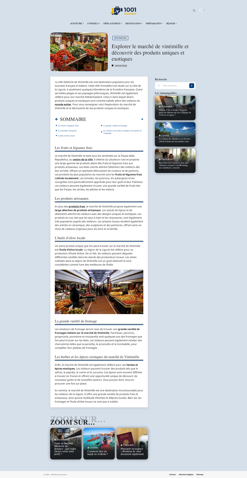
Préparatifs (128, 445)
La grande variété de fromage (115, 125)
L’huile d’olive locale (66, 135)
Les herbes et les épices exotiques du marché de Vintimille (122, 131)
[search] (194, 10)
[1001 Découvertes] (123, 10)
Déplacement (63, 440)
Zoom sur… (72, 421)
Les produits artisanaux (67, 130)
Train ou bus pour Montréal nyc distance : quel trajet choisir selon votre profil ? (65, 448)
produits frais (77, 206)
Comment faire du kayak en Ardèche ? (97, 452)
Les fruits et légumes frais (68, 125)
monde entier (63, 104)
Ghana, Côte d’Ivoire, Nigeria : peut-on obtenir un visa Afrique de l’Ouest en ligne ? (175, 112)
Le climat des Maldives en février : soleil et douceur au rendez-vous (175, 140)
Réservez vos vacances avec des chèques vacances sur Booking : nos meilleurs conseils (174, 165)
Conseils (94, 448)
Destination (120, 38)
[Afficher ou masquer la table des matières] (114, 119)
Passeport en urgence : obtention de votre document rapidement (132, 451)
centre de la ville (83, 159)
